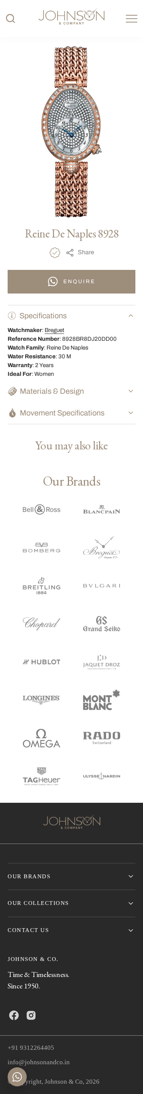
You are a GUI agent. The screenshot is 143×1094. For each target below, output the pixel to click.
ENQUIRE (79, 281)
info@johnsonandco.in (39, 1062)
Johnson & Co (64, 1081)
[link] (71, 823)
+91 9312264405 (31, 1047)
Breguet (54, 330)
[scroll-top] (125, 1076)
